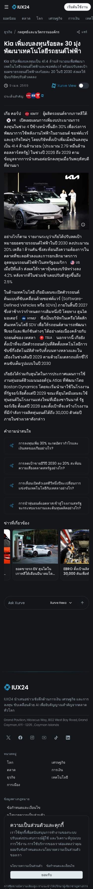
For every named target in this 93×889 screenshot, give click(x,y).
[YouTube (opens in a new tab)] (44, 737)
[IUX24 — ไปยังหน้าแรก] (16, 687)
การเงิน (74, 18)
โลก (39, 18)
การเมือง (13, 784)
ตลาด (26, 18)
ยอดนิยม (9, 18)
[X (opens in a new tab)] (8, 737)
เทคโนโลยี (60, 777)
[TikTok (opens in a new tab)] (56, 737)
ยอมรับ (46, 874)
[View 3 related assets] (35, 96)
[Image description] (83, 225)
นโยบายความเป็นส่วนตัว (26, 815)
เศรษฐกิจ (55, 18)
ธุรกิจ (8, 32)
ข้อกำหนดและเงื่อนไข (23, 807)
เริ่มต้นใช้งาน (77, 6)
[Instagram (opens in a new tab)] (32, 737)
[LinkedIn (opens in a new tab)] (67, 737)
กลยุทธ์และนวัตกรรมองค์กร (39, 32)
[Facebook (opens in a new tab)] (20, 737)
